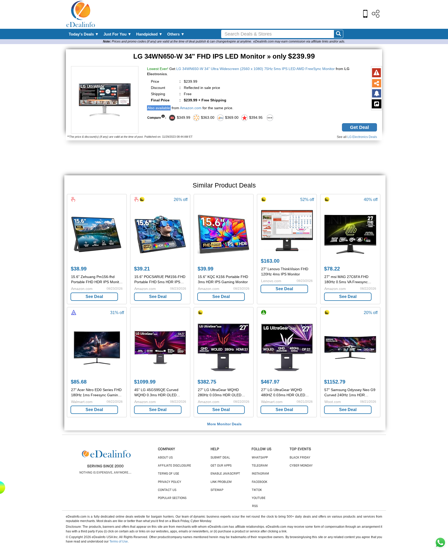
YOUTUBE (258, 498)
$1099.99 (145, 382)
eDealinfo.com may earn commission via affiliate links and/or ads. (299, 41)
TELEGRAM (260, 465)
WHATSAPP (260, 457)
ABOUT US (165, 457)
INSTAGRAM (260, 473)
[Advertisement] (235, 14)
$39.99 (205, 269)
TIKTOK (257, 490)
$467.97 (270, 382)
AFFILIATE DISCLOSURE (174, 465)
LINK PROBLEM (221, 482)
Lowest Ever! (157, 69)
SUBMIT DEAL (220, 457)
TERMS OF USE (168, 473)
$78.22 (332, 269)
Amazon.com (190, 108)
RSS (255, 506)
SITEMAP (217, 490)
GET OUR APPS (221, 465)
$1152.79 (334, 382)
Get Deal (359, 127)
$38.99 (79, 269)
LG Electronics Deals (362, 137)
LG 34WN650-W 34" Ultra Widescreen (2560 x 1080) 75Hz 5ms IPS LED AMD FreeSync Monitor (255, 69)
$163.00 (270, 261)
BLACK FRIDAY (300, 457)
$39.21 (142, 269)
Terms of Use (118, 541)
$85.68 (79, 382)
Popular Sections (172, 498)
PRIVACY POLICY (169, 482)
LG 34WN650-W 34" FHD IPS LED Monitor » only (224, 56)
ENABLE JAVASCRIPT (225, 473)
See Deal (94, 296)
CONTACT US (167, 490)
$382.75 (207, 382)
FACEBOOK (259, 482)
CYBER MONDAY (301, 465)
